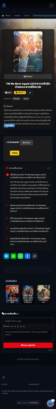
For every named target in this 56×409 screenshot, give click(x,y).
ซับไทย (27, 142)
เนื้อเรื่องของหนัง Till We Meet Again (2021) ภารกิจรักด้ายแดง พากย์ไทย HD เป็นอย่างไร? (28, 176)
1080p (15, 153)
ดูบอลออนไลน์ (34, 384)
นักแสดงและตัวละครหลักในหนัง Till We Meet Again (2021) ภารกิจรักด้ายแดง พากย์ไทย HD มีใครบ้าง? (29, 208)
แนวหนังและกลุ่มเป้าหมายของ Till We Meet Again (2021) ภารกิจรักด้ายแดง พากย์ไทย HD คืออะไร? (30, 230)
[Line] (13, 256)
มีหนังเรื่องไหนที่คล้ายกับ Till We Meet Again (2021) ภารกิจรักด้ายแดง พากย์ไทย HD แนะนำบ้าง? (28, 241)
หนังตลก (17, 16)
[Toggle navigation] (51, 5)
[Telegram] (6, 256)
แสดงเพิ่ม (9, 125)
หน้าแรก (8, 16)
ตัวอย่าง (29, 76)
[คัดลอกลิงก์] (34, 256)
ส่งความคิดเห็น (29, 345)
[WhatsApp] (20, 256)
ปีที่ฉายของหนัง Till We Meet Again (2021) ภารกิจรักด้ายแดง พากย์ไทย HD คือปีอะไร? (27, 220)
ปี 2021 (26, 16)
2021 (9, 92)
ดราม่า (26, 98)
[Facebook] (27, 256)
